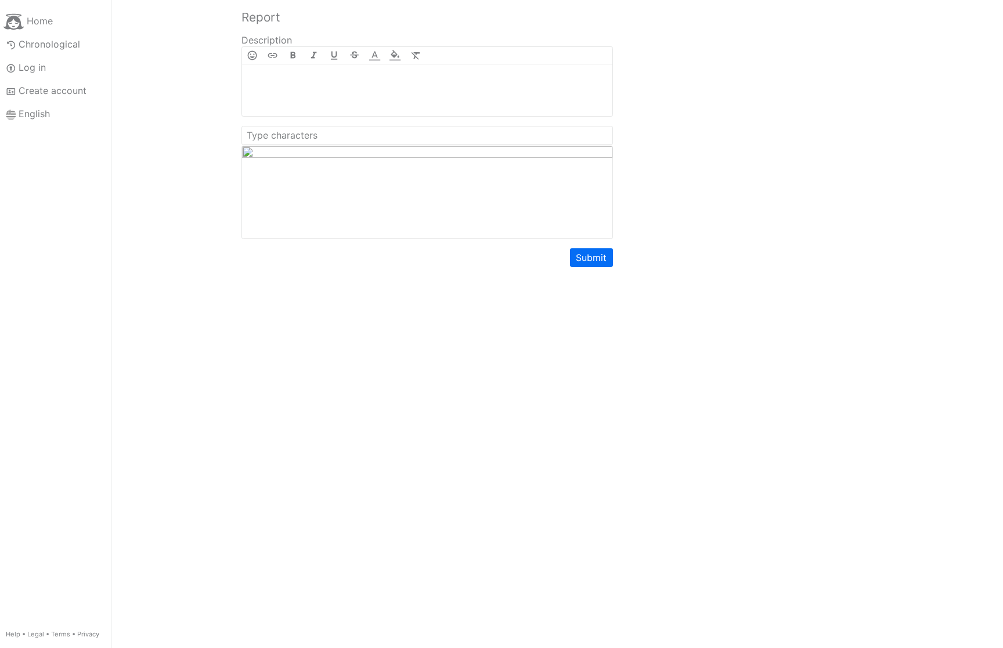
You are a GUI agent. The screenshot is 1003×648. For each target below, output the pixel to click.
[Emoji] (252, 55)
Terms (60, 634)
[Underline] (334, 55)
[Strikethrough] (354, 55)
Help (13, 634)
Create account (52, 90)
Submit (591, 257)
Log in (32, 67)
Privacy (88, 634)
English (34, 114)
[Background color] (395, 55)
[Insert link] (272, 55)
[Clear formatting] (416, 55)
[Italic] (314, 55)
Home (40, 21)
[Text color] (375, 55)
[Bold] (293, 55)
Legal (35, 634)
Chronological (49, 44)
